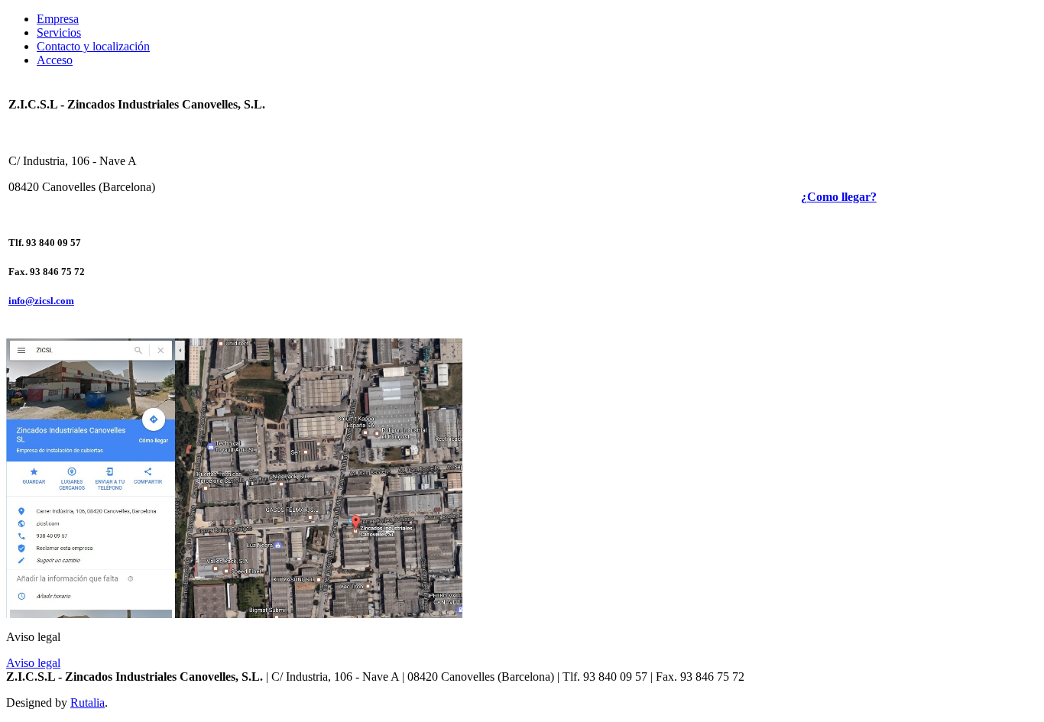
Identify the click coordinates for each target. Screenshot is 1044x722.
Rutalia (87, 702)
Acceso (55, 59)
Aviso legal (33, 662)
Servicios (59, 32)
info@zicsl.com (41, 300)
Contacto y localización (93, 46)
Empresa (58, 18)
